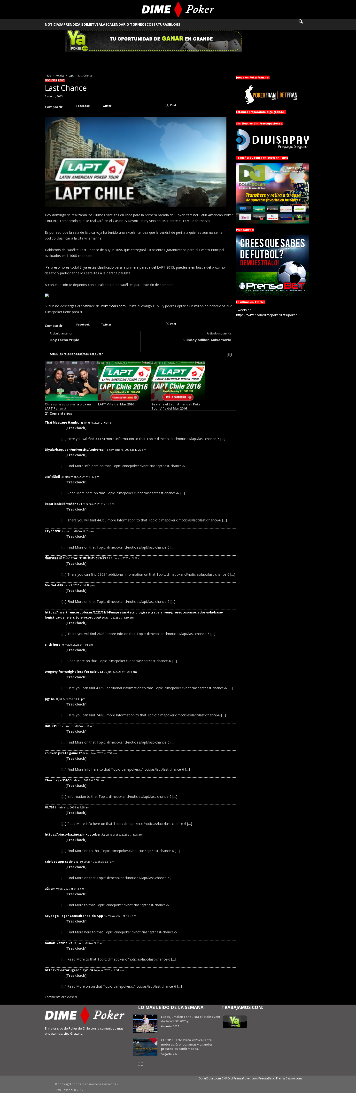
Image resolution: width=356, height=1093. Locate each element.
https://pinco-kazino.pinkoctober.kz (75, 834)
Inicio (48, 75)
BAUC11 (51, 726)
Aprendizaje (72, 24)
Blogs (174, 24)
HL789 (49, 807)
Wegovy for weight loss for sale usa (74, 671)
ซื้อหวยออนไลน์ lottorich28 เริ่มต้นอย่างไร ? (76, 558)
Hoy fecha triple (64, 339)
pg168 (49, 699)
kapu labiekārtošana (61, 504)
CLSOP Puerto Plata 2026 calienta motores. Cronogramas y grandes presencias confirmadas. (187, 1044)
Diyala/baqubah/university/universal (75, 449)
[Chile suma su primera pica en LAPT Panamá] (71, 381)
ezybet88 (52, 531)
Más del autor (93, 354)
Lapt (71, 75)
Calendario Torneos (127, 24)
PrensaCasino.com (289, 1078)
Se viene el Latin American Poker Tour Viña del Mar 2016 (176, 406)
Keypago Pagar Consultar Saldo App (74, 916)
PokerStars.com (113, 306)
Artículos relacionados (66, 354)
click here (52, 644)
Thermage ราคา (57, 780)
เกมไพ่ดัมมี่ (52, 476)
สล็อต (49, 888)
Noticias (53, 24)
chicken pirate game (61, 753)
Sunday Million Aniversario (207, 339)
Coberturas (158, 24)
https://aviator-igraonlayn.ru (69, 970)
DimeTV (90, 24)
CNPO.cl (227, 1078)
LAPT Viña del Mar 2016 (116, 404)
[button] (304, 24)
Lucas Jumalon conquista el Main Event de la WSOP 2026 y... (190, 1019)
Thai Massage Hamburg (64, 422)
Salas (102, 24)
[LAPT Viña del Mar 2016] (124, 381)
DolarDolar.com (210, 1078)
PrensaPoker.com (245, 1078)
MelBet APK (54, 585)
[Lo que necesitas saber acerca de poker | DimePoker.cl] (178, 9)
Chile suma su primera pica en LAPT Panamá (68, 406)
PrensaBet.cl (266, 1078)
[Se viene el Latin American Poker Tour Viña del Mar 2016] (178, 381)
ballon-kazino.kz (58, 943)
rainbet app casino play (64, 861)
